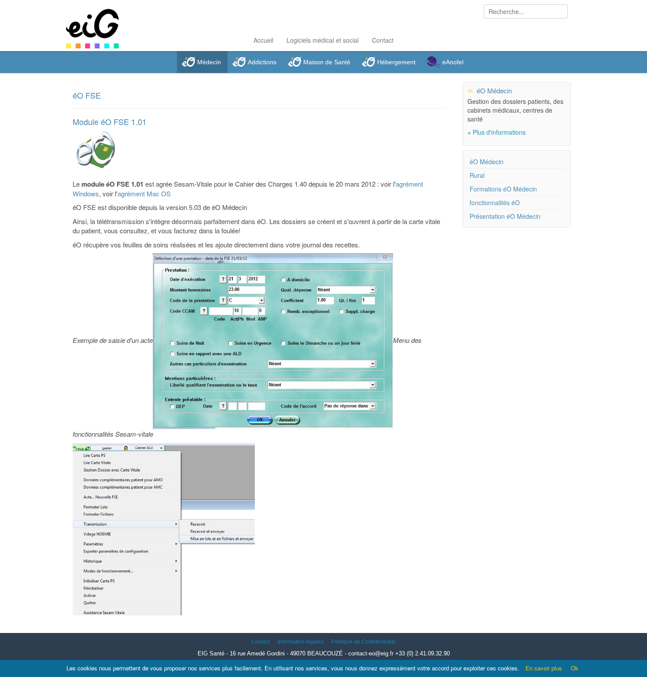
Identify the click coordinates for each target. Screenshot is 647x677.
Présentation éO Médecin (505, 216)
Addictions (262, 62)
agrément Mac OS (144, 193)
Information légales (301, 641)
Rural (477, 175)
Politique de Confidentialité (363, 641)
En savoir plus (544, 668)
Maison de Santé (326, 62)
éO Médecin (487, 161)
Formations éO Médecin (503, 188)
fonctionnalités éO (495, 202)
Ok (574, 668)
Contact (382, 40)
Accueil (263, 40)
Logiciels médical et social (323, 40)
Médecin (209, 62)
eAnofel (452, 62)
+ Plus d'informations (496, 132)
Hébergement (396, 62)
